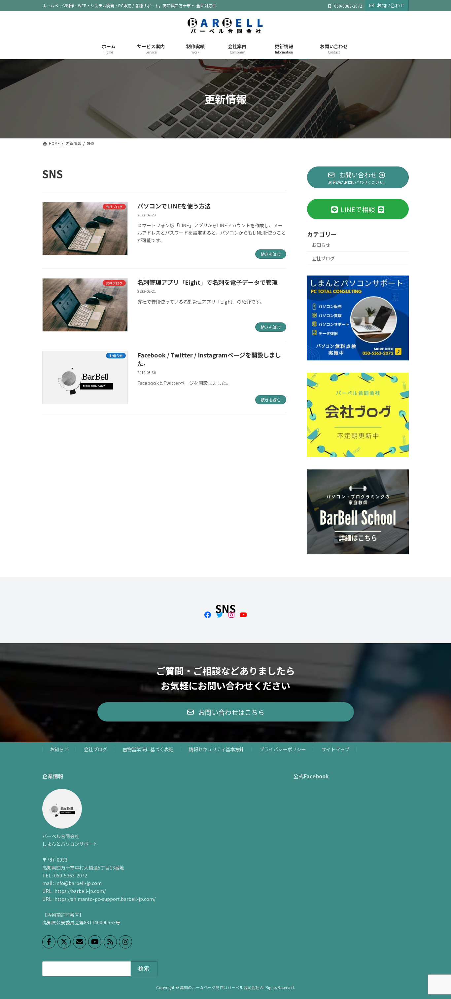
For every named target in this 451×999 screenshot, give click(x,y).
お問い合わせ (390, 5)
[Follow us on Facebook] (48, 941)
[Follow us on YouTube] (94, 941)
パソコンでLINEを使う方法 (174, 206)
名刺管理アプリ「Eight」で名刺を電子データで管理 (207, 282)
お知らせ (321, 244)
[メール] (79, 941)
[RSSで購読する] (110, 941)
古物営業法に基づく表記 (147, 749)
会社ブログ (323, 258)
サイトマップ (335, 749)
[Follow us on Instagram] (125, 941)
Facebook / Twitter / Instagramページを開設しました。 (209, 359)
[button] (225, 712)
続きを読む (271, 254)
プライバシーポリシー (283, 749)
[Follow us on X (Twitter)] (64, 941)
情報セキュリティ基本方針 (216, 749)
